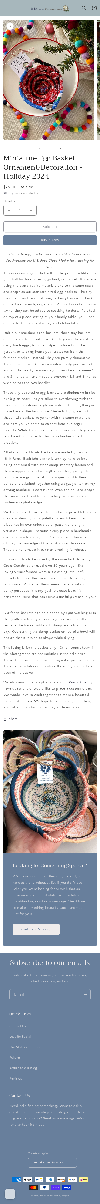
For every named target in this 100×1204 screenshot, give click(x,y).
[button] (6, 8)
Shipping (8, 193)
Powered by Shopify (59, 1196)
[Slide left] (40, 149)
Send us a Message (36, 929)
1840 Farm (44, 1196)
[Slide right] (60, 149)
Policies (15, 1057)
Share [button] (13, 719)
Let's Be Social (20, 1037)
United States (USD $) (48, 1162)
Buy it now (50, 240)
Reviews (15, 1079)
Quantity (9, 201)
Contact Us (17, 1026)
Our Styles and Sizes (24, 1047)
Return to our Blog (23, 1068)
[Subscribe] (85, 994)
